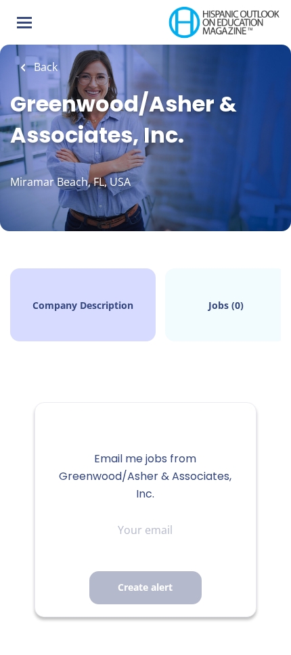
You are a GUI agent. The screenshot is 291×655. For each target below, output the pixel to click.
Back (44, 66)
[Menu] (24, 22)
